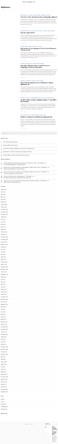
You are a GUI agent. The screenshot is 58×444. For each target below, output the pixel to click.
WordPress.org (4, 409)
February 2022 (4, 321)
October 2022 (4, 301)
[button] (55, 133)
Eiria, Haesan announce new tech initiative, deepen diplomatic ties (37, 83)
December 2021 (4, 326)
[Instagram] (5, 424)
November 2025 (4, 212)
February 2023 (4, 291)
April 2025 (3, 226)
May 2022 (3, 314)
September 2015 (4, 391)
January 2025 (4, 234)
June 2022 (3, 311)
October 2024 (4, 241)
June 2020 (3, 356)
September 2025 (4, 214)
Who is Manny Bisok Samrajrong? (10, 141)
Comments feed (4, 406)
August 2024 (3, 246)
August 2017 (3, 384)
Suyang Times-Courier (34, 15)
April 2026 (3, 199)
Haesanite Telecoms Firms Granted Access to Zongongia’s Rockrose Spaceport (35, 66)
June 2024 (3, 251)
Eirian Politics (24, 15)
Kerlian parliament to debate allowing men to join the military (16, 155)
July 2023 (3, 279)
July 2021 (3, 339)
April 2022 (3, 316)
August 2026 (3, 189)
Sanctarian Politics (26, 115)
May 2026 (3, 197)
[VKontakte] (9, 424)
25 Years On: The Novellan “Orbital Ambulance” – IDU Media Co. (18, 176)
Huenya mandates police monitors (10, 145)
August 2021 (3, 336)
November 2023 (4, 269)
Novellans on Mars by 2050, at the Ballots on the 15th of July (17, 177)
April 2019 (3, 369)
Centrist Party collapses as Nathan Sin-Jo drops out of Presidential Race (18, 148)
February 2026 (4, 204)
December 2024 (4, 236)
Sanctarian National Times (39, 115)
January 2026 (4, 207)
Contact (27, 424)
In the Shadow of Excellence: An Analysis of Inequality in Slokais (17, 151)
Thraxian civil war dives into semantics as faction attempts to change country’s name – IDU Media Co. (26, 167)
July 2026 (3, 192)
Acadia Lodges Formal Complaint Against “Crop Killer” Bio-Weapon (39, 100)
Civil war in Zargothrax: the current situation (13, 173)
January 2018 (4, 381)
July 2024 (3, 249)
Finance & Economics (26, 80)
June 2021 (3, 341)
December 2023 (4, 266)
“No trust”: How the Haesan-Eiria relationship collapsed (39, 17)
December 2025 (4, 209)
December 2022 (4, 296)
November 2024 (4, 239)
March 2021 (3, 344)
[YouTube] (7, 424)
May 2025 (3, 224)
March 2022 (3, 319)
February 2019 (4, 374)
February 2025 (4, 231)
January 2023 (4, 294)
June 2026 (3, 194)
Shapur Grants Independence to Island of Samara (14, 168)
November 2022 (4, 299)
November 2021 (4, 329)
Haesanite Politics (46, 15)
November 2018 (4, 376)
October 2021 (4, 331)
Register (2, 399)
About (31, 424)
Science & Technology (26, 63)
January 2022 (4, 324)
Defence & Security (25, 97)
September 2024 (4, 244)
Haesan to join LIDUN (28, 33)
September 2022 (4, 304)
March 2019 (3, 371)
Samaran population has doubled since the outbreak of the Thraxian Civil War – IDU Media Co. (24, 163)
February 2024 (4, 261)
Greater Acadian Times (48, 97)
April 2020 (3, 359)
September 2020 (4, 354)
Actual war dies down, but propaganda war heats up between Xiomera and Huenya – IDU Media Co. (25, 180)
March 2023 (3, 289)
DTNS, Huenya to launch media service (12, 182)
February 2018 (4, 379)
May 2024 (3, 254)
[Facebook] (1, 424)
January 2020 (4, 361)
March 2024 (3, 259)
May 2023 (3, 284)
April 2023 (3, 286)
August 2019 (3, 364)
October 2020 (4, 351)
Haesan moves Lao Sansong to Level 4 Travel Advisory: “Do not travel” (38, 49)
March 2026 (3, 202)
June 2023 (3, 281)
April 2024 (3, 256)
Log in (2, 401)
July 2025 (3, 219)
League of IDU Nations (37, 30)
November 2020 (4, 349)
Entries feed (3, 404)
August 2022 (3, 306)
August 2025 (3, 216)
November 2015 (4, 389)
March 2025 (3, 229)
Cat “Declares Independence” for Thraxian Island (14, 164)
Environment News (36, 97)
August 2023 (3, 276)
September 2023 (4, 274)
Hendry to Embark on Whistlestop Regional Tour (36, 117)
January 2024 (4, 264)
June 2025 (3, 221)
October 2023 (4, 271)
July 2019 (3, 366)
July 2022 (3, 309)
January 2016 (4, 386)
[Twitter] (3, 424)
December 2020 (4, 346)
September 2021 (4, 334)
